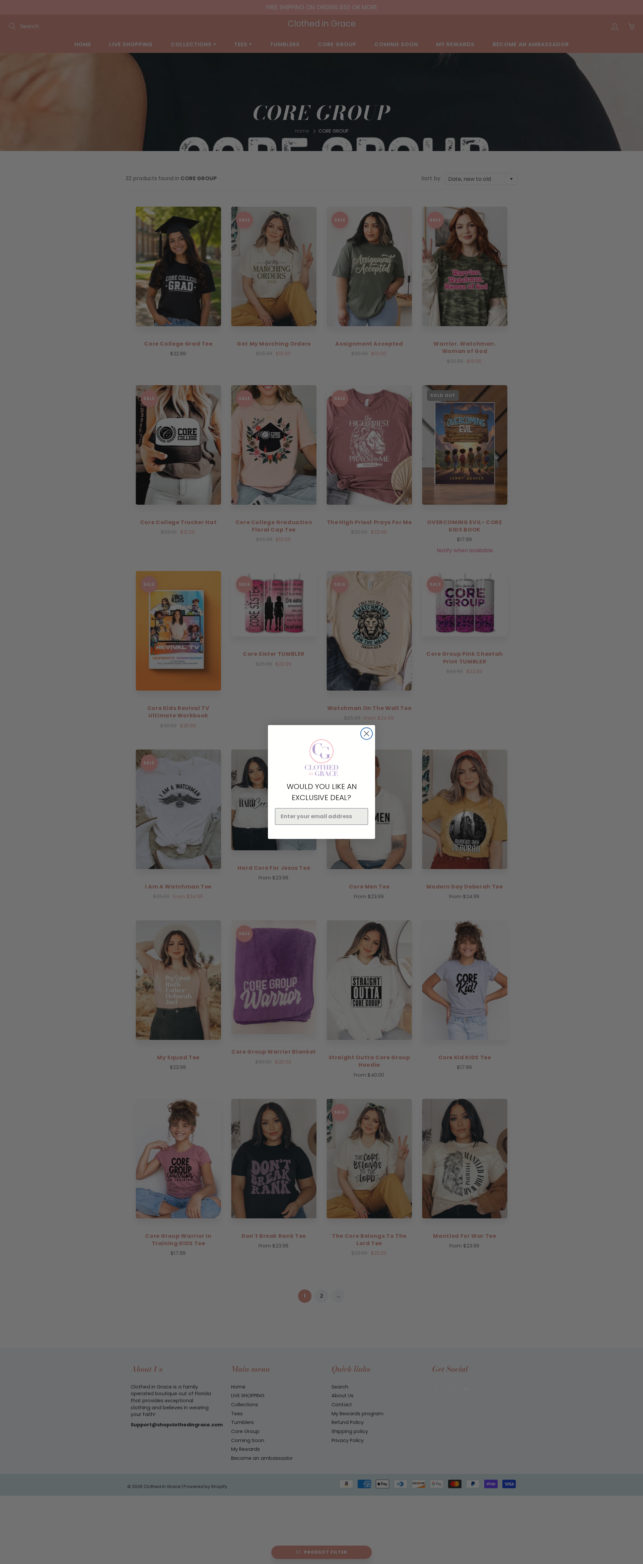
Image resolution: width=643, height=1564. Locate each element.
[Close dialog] (366, 733)
